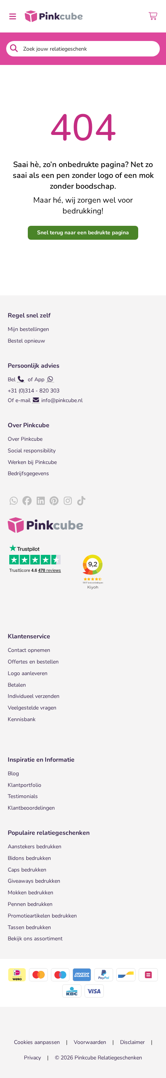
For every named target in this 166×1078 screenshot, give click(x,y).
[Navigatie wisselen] (12, 16)
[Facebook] (27, 501)
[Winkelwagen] (153, 16)
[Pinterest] (54, 501)
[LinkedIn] (40, 501)
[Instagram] (67, 501)
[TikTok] (81, 501)
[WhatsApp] (13, 501)
